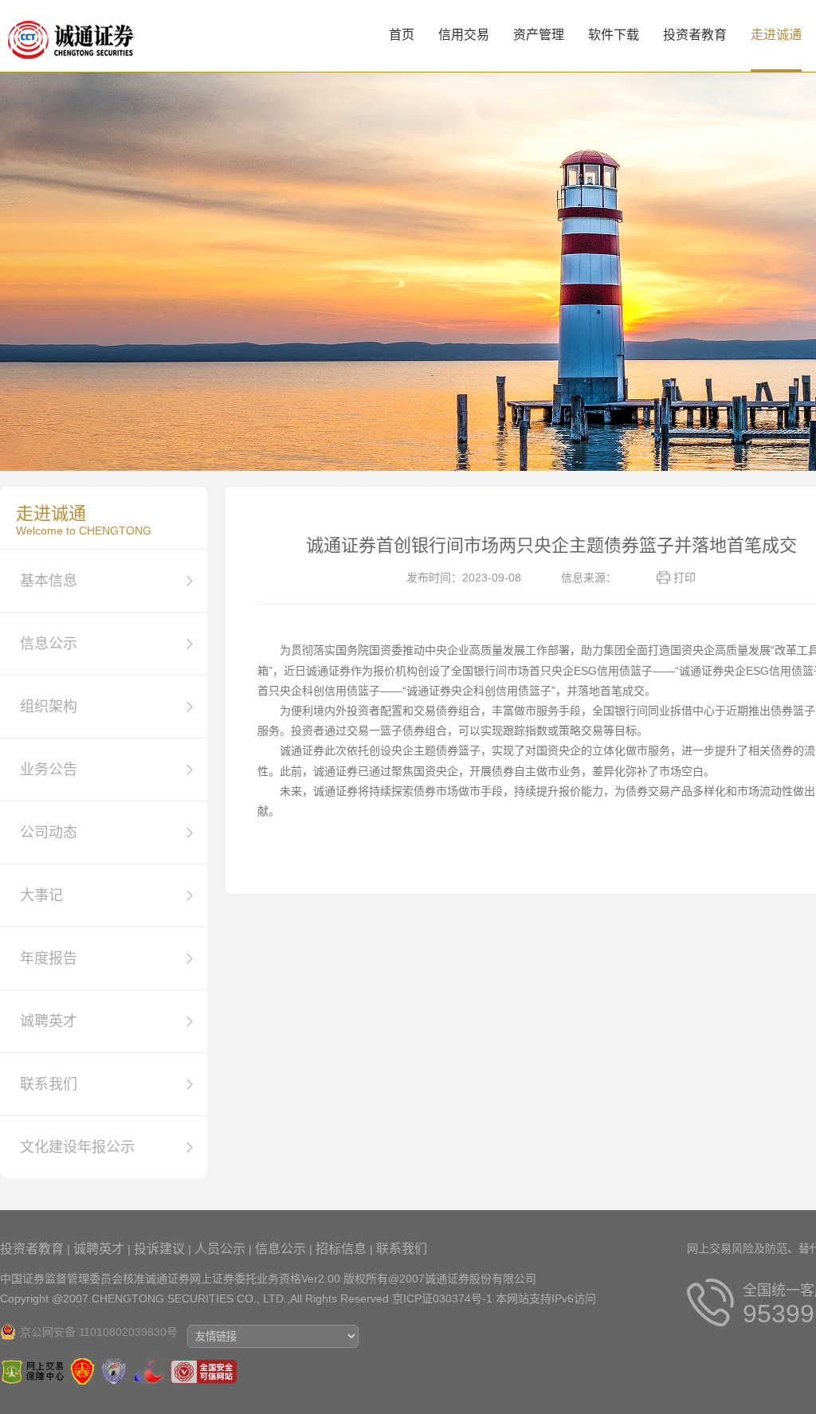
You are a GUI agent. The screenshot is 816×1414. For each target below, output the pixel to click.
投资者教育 (695, 34)
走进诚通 (776, 34)
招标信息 (341, 1248)
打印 (684, 577)
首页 (401, 34)
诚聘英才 (98, 1248)
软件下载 (613, 34)
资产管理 (538, 34)
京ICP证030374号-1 (442, 1298)
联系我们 (401, 1248)
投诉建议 (159, 1248)
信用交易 (463, 34)
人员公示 (219, 1248)
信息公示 (280, 1248)
